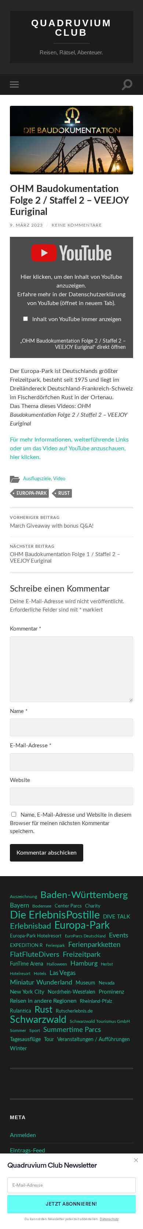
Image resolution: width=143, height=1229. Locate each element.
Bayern (19, 906)
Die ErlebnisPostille (55, 915)
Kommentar (25, 629)
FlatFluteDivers (34, 954)
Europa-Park (31, 493)
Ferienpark (55, 946)
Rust (64, 493)
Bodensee (41, 906)
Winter (18, 1048)
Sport (34, 1030)
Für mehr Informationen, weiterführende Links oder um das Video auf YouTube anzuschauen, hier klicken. (69, 448)
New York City (27, 992)
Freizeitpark (81, 954)
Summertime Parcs (72, 1029)
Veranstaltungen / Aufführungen (93, 1039)
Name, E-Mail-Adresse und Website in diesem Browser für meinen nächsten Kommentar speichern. (70, 823)
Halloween (57, 964)
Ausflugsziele (37, 479)
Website (20, 780)
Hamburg (84, 963)
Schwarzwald (38, 1020)
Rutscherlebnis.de (74, 1011)
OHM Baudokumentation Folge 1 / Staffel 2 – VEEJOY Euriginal (65, 554)
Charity (92, 906)
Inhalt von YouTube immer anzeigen (76, 319)
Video (59, 479)
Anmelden (23, 1135)
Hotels (40, 974)
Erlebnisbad (30, 926)
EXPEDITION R (26, 945)
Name (18, 711)
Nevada (106, 983)
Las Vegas (63, 973)
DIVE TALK (116, 917)
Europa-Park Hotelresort (36, 936)
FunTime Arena (26, 964)
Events (118, 935)
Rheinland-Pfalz (96, 1001)
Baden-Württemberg (84, 895)
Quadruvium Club (71, 28)
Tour (49, 1039)
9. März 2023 (26, 225)
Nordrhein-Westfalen (71, 992)
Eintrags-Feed (27, 1150)
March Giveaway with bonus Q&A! (52, 522)
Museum (85, 983)
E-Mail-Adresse (30, 745)
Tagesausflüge (25, 1039)
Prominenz (111, 992)
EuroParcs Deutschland (85, 936)
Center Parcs (68, 906)
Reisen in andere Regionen (43, 1001)
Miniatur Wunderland (41, 982)
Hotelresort (20, 974)
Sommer (18, 1030)
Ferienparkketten (94, 944)
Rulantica (20, 1011)
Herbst (107, 964)
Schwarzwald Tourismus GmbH (100, 1021)
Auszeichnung (23, 897)
